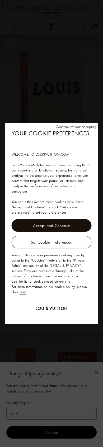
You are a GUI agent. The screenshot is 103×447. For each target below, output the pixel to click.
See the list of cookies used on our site (41, 281)
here (23, 291)
